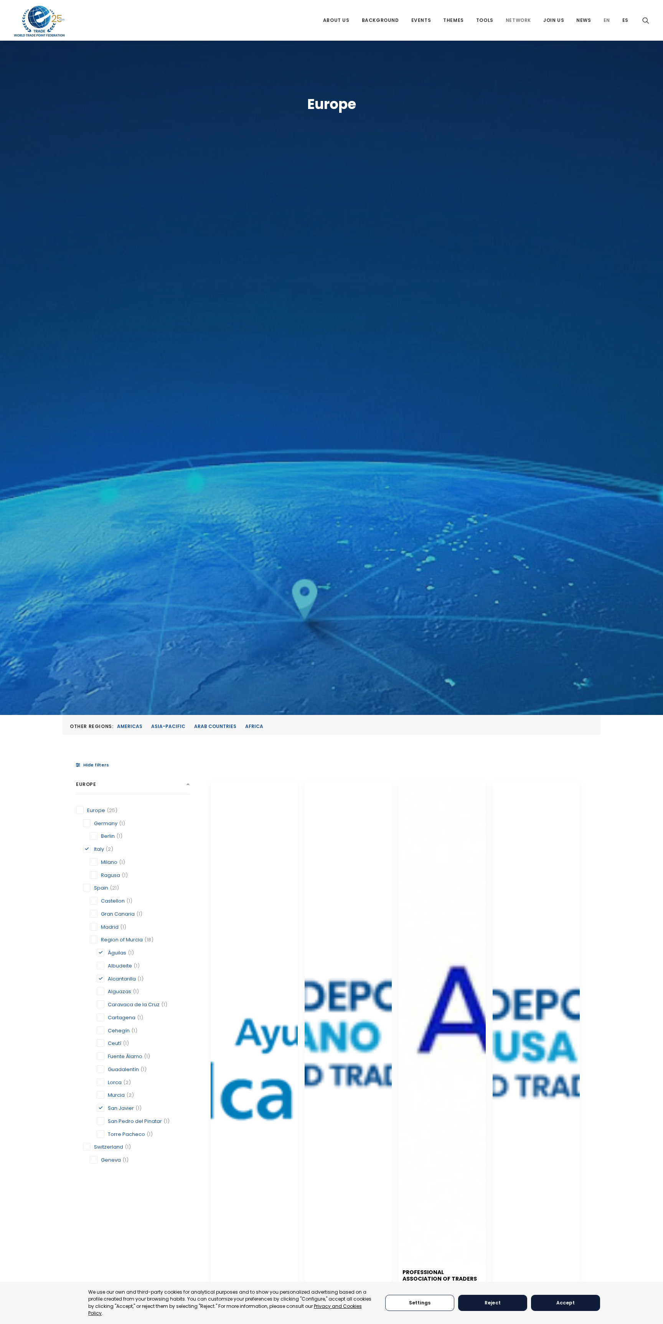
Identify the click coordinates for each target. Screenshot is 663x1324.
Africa (254, 726)
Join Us (553, 20)
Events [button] (421, 20)
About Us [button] (336, 20)
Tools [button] (484, 20)
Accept (565, 1302)
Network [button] (518, 20)
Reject (493, 1302)
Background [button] (380, 20)
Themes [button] (453, 20)
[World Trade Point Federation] (39, 21)
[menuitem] (336, 20)
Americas (129, 726)
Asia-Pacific (168, 726)
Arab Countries (215, 726)
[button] (645, 20)
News (583, 20)
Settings (419, 1302)
